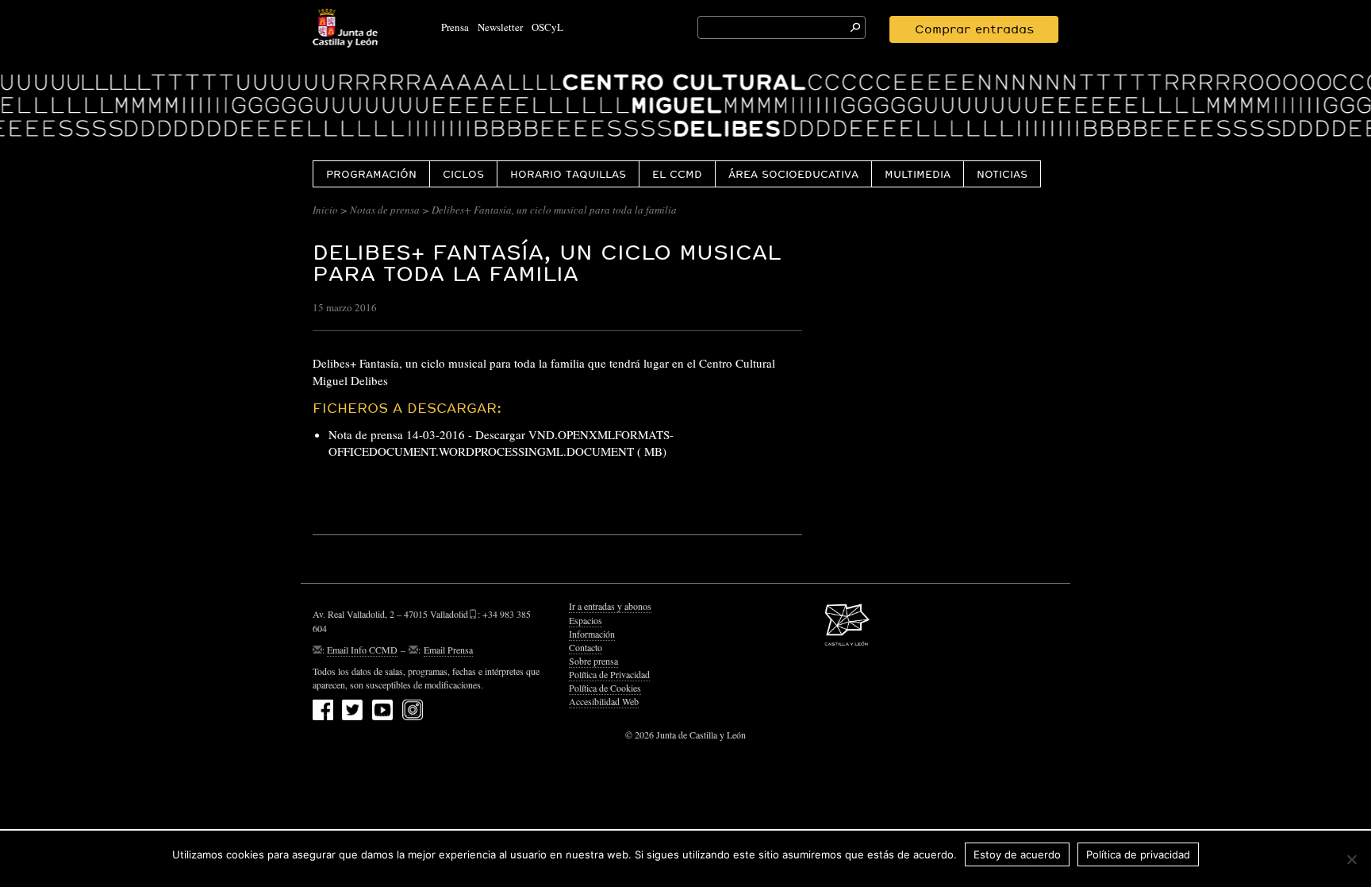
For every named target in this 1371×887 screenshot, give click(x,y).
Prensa (455, 27)
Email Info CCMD (362, 649)
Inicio (325, 209)
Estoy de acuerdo (1017, 854)
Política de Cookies (605, 687)
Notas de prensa (385, 209)
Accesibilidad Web (604, 701)
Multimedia (917, 174)
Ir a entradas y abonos (610, 606)
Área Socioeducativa (793, 174)
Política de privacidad (1138, 854)
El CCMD (677, 174)
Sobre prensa (593, 660)
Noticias (1002, 174)
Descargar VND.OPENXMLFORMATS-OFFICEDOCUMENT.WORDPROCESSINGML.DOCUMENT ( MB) (501, 442)
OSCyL (547, 27)
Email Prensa (448, 649)
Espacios (585, 620)
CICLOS (463, 174)
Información (592, 633)
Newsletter (500, 27)
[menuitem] (371, 173)
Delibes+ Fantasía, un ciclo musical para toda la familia (547, 263)
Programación (371, 174)
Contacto (585, 647)
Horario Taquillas (568, 174)
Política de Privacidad (609, 674)
